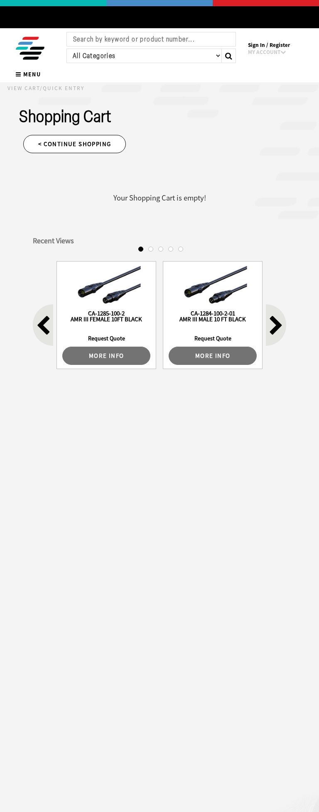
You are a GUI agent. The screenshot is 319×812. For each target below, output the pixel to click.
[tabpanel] (106, 315)
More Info (106, 356)
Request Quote (106, 338)
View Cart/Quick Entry (45, 88)
